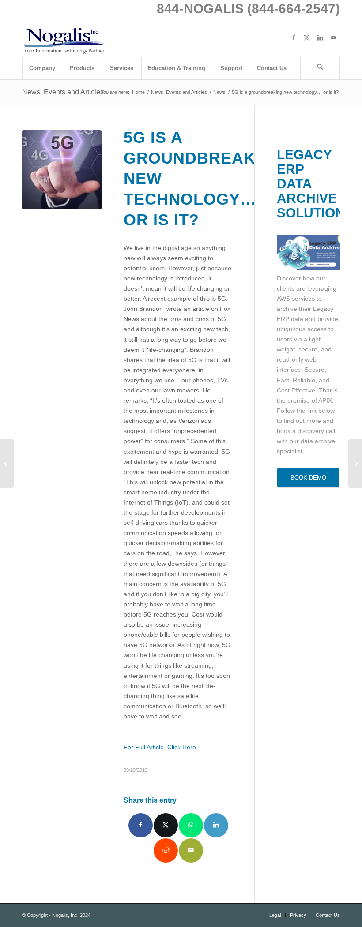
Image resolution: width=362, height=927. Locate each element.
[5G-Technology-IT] (62, 169)
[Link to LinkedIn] (320, 37)
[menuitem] (42, 68)
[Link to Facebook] (293, 37)
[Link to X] (306, 37)
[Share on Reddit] (166, 850)
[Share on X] (166, 825)
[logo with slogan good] (64, 37)
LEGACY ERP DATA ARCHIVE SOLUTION (311, 183)
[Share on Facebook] (140, 825)
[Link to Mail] (333, 37)
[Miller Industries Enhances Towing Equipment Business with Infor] (7, 463)
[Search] (320, 68)
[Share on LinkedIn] (216, 825)
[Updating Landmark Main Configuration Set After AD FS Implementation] (355, 463)
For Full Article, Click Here (160, 747)
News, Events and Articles (63, 92)
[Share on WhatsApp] (191, 825)
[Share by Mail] (191, 850)
